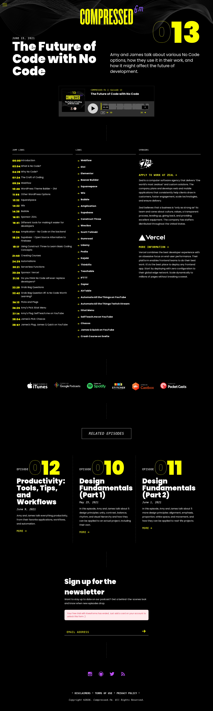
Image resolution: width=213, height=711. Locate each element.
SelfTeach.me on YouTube (97, 316)
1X (103, 113)
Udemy (85, 245)
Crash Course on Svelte (95, 336)
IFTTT (84, 277)
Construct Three (91, 219)
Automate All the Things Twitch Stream (105, 303)
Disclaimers (83, 693)
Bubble (85, 199)
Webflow (86, 160)
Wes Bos (86, 225)
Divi (83, 167)
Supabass (87, 212)
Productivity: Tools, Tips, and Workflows (41, 491)
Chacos (85, 323)
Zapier (85, 284)
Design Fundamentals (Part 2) (169, 488)
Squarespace (89, 186)
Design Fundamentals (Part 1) (106, 488)
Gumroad (87, 238)
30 (111, 112)
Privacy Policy (127, 693)
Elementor (87, 173)
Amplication (88, 206)
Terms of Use (103, 693)
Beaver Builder (90, 180)
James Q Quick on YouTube (97, 329)
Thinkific (86, 264)
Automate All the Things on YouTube (103, 297)
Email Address (78, 632)
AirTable (86, 290)
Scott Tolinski (89, 232)
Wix (83, 193)
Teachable (87, 271)
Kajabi (85, 258)
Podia (84, 251)
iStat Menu (87, 310)
